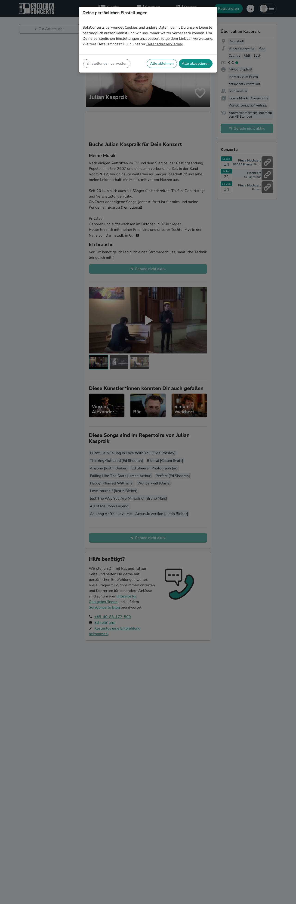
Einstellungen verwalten (106, 63)
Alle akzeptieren (196, 63)
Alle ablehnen (162, 63)
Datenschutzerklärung (164, 44)
